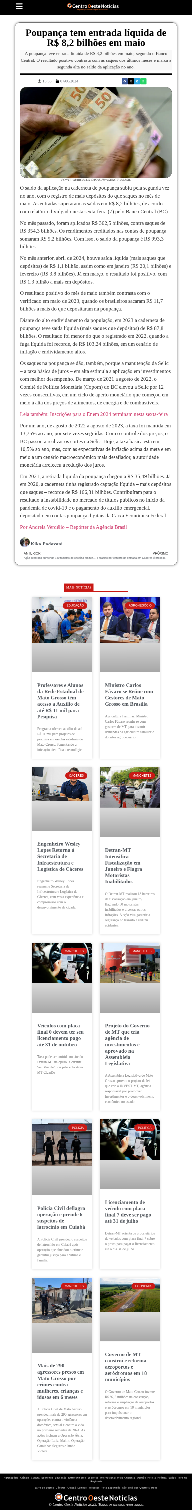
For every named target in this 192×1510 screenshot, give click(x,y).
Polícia (152, 1478)
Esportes (93, 1478)
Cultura (35, 1478)
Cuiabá (72, 1488)
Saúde (172, 1478)
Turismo (182, 1478)
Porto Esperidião (110, 1488)
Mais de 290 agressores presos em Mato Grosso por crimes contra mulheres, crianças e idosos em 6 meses (60, 1381)
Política (162, 1478)
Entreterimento (77, 1478)
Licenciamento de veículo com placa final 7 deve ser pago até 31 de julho (128, 1211)
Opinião (141, 1478)
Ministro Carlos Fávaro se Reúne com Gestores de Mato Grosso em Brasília (129, 694)
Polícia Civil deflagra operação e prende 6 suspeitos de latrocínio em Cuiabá (61, 1217)
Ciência (24, 1478)
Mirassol (94, 1488)
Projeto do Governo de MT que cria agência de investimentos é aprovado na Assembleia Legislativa (127, 1044)
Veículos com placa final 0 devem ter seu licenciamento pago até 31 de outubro (60, 1035)
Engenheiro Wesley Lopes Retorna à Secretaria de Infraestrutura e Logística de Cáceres (60, 856)
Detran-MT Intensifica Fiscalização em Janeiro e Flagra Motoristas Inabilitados (123, 866)
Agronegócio (11, 1478)
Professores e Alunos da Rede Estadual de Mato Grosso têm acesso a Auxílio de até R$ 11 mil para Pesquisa (60, 701)
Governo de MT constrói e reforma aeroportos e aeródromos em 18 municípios (126, 1367)
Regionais (96, 1481)
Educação (60, 1478)
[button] (125, 81)
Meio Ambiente (126, 1478)
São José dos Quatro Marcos (139, 1488)
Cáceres (61, 1488)
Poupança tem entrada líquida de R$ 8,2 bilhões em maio (96, 37)
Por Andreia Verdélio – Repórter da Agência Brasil (73, 527)
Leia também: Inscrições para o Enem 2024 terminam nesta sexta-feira (94, 414)
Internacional (108, 1478)
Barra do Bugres (44, 1488)
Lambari (82, 1488)
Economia (47, 1478)
